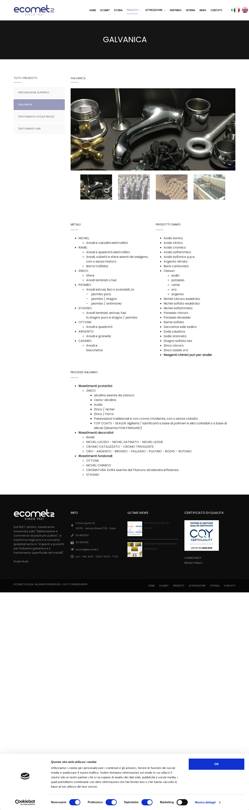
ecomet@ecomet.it (87, 549)
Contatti (229, 585)
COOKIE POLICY (192, 558)
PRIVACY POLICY (193, 563)
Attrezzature (197, 585)
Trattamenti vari (29, 128)
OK (216, 764)
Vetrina (214, 585)
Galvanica (25, 104)
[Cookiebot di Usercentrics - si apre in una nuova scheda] (25, 802)
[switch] (111, 802)
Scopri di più (21, 561)
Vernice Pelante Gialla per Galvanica (160, 546)
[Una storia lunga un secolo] (134, 528)
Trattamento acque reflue (36, 116)
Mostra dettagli (205, 802)
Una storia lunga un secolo (156, 525)
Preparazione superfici (33, 92)
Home (151, 585)
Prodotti (178, 585)
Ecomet (164, 585)
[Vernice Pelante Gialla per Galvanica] (134, 549)
